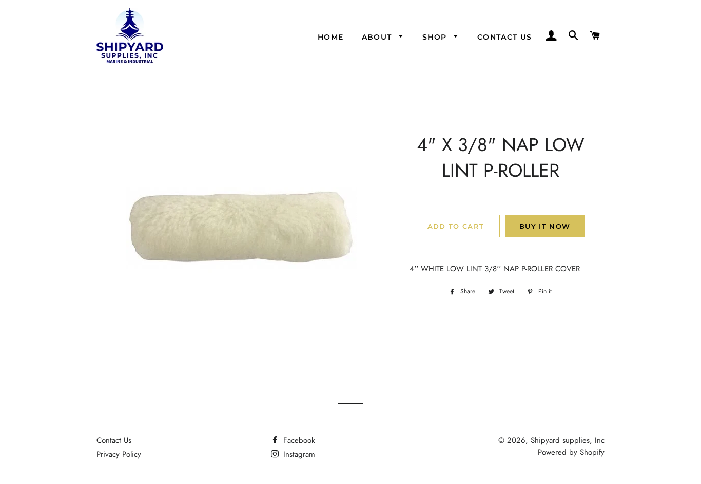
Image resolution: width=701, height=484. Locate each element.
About (378, 37)
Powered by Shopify (571, 452)
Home (331, 37)
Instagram (298, 454)
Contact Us (113, 440)
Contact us (504, 37)
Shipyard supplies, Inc (568, 440)
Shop (436, 37)
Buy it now (544, 226)
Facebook (298, 440)
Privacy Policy (118, 454)
